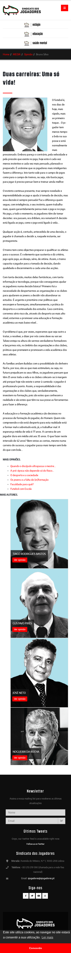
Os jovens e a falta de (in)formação (29, 479)
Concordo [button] (35, 948)
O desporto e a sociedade (24, 475)
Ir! (61, 820)
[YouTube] (38, 896)
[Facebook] (26, 896)
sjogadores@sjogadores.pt (41, 878)
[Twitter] (32, 896)
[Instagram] (45, 896)
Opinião (28, 54)
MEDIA (17, 54)
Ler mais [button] (47, 937)
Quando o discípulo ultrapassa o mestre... (33, 466)
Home (6, 54)
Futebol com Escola (21, 488)
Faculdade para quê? (22, 484)
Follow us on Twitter (35, 844)
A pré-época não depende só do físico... (32, 470)
